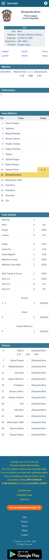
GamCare (24, 499)
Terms (24, 526)
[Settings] (46, 3)
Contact (24, 535)
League (5, 51)
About (24, 530)
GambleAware (24, 490)
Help (24, 517)
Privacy (24, 522)
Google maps (23, 45)
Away (45, 56)
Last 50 (4, 56)
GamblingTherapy (25, 495)
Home (24, 51)
